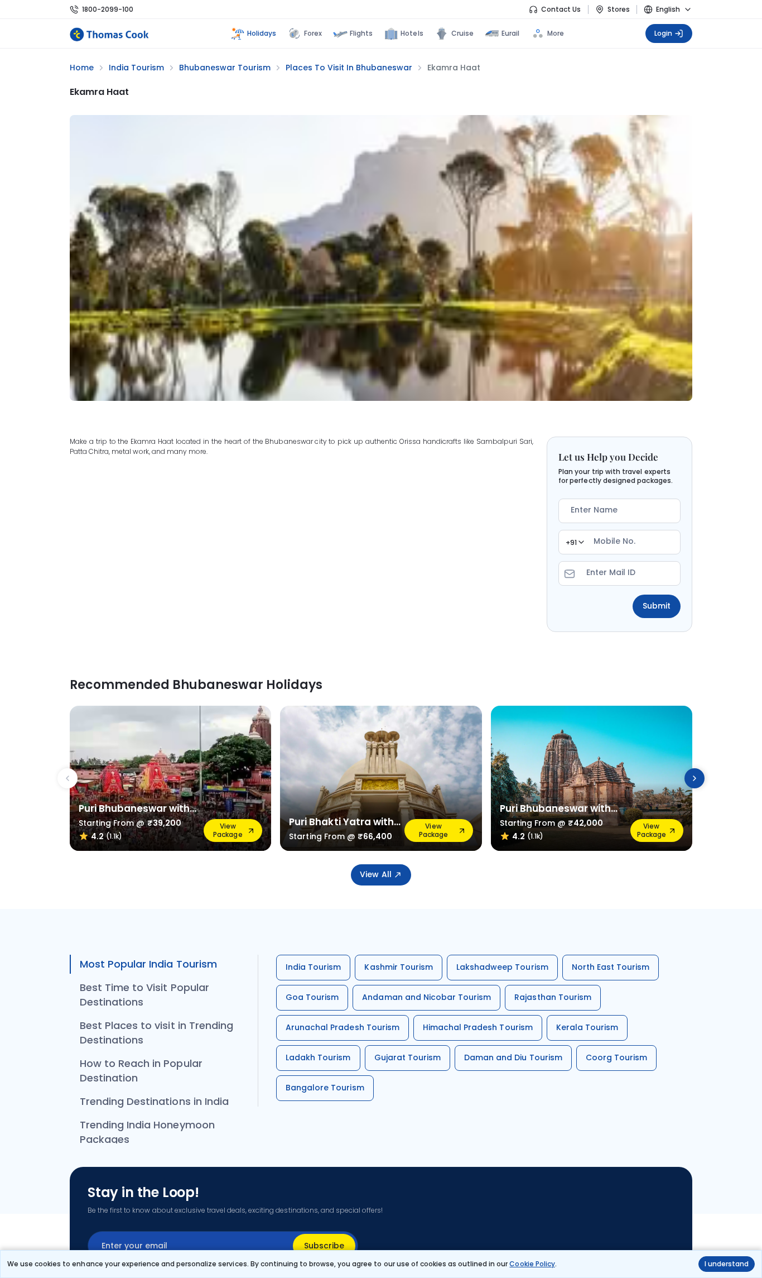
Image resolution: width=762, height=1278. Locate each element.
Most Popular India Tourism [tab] (148, 964)
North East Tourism (611, 967)
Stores (618, 9)
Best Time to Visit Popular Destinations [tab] (144, 994)
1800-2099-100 (107, 9)
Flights (361, 33)
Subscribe (324, 1245)
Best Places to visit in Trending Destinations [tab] (156, 1032)
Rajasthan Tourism (552, 997)
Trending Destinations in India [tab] (154, 1101)
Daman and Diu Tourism (513, 1057)
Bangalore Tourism (325, 1087)
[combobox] (574, 542)
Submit (657, 605)
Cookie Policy (531, 1264)
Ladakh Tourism (318, 1057)
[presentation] (67, 778)
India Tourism (313, 967)
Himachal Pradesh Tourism (478, 1027)
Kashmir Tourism (398, 967)
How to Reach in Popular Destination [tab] (141, 1070)
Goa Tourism (312, 997)
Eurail (510, 33)
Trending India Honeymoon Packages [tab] (147, 1132)
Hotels (412, 33)
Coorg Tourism (616, 1057)
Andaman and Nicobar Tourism (426, 997)
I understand (727, 1264)
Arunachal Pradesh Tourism (342, 1027)
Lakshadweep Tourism (502, 967)
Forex (313, 33)
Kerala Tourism (587, 1027)
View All (375, 874)
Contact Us (561, 9)
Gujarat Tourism (407, 1057)
